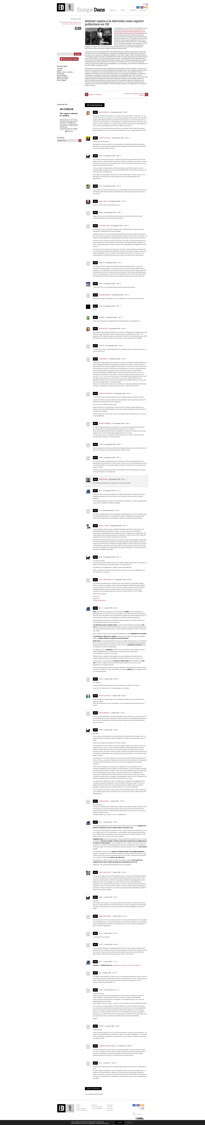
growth (79, 22)
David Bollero (103, 328)
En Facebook (60, 73)
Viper (100, 186)
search (71, 24)
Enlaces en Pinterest (62, 77)
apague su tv (96, 598)
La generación (126, 965)
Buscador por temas (70, 59)
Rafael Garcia (103, 201)
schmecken (96, 596)
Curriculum (60, 68)
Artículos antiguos (62, 75)
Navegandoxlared (105, 295)
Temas (123, 10)
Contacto (133, 10)
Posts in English (61, 80)
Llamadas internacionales (107, 1046)
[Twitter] (140, 7)
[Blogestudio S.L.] (137, 1114)
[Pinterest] (142, 7)
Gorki (100, 156)
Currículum (110, 1105)
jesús (101, 944)
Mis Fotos (94, 1105)
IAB (64, 24)
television (76, 24)
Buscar (77, 54)
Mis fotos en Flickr (62, 79)
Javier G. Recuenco (105, 138)
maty (100, 490)
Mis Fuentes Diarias (97, 1106)
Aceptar (120, 1122)
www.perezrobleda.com (99, 600)
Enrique (91, 9)
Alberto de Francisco (106, 393)
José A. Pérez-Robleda (106, 579)
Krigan (101, 212)
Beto (100, 1063)
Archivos (113, 10)
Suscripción (110, 1110)
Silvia (100, 283)
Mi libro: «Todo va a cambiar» (65, 72)
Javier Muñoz (103, 359)
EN (144, 4)
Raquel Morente (104, 713)
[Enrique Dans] (66, 7)
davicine (101, 317)
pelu (100, 933)
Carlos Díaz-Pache (105, 872)
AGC (100, 973)
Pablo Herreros (104, 112)
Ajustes (129, 1122)
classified (69, 22)
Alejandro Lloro (104, 225)
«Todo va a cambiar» (97, 1108)
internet (67, 24)
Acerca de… (143, 10)
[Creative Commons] (139, 1118)
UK (80, 24)
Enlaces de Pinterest (81, 1110)
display (74, 22)
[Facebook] (137, 7)
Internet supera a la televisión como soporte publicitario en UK (114, 22)
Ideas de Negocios (104, 696)
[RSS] (147, 7)
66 (79, 28)
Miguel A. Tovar (104, 525)
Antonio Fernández (105, 423)
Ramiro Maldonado (105, 916)
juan (100, 306)
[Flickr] (144, 7)
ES (147, 4)
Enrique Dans (103, 479)
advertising (64, 22)
